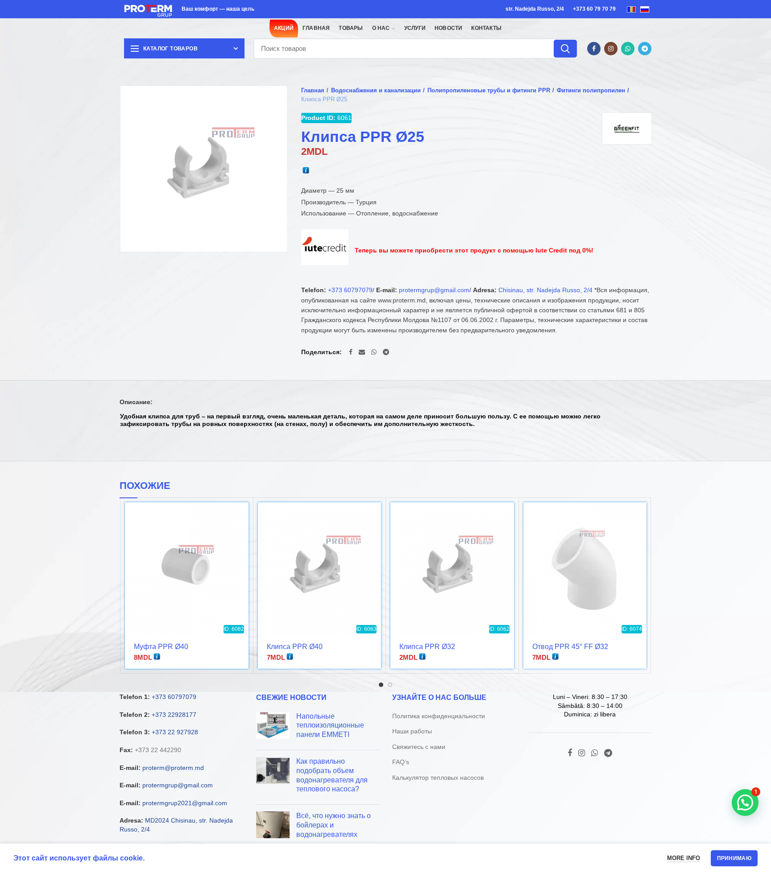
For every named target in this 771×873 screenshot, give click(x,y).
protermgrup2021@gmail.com (184, 803)
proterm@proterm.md (173, 767)
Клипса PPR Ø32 (427, 646)
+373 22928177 (174, 714)
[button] (745, 802)
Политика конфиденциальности (438, 716)
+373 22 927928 (175, 732)
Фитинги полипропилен (591, 90)
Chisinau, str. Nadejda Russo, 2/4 (545, 290)
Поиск (565, 49)
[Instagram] (611, 48)
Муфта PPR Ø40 (161, 646)
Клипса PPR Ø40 (295, 646)
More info (683, 858)
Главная (312, 90)
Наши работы (412, 731)
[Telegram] (644, 48)
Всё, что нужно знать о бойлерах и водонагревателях (333, 825)
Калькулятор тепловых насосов (438, 777)
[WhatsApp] (627, 48)
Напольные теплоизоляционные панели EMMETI (330, 725)
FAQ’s (400, 761)
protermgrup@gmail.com (434, 290)
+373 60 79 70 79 (594, 9)
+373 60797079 (350, 290)
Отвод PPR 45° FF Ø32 (570, 646)
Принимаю (734, 858)
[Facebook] (594, 48)
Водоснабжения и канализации (376, 90)
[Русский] (644, 9)
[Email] (362, 352)
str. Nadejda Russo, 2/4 (535, 9)
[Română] (631, 9)
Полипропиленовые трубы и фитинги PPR (488, 90)
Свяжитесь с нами (418, 746)
